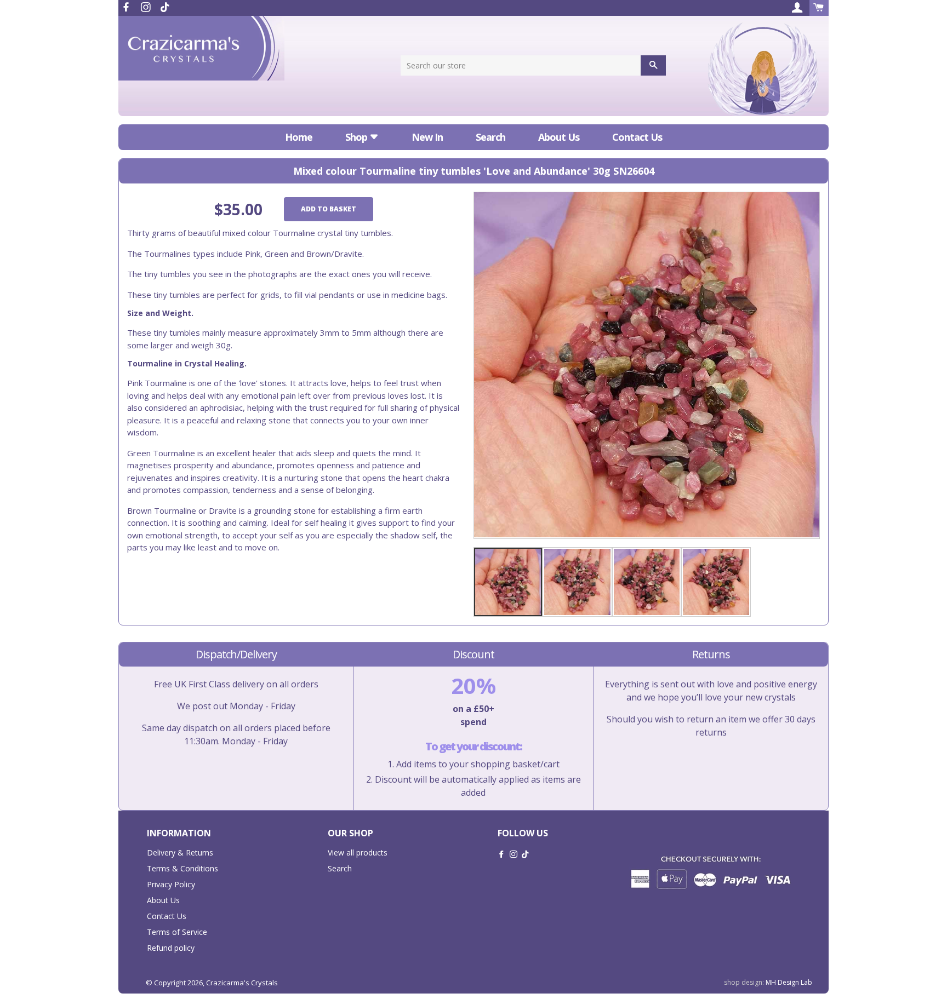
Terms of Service (177, 932)
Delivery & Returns (180, 852)
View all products (357, 852)
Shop (357, 136)
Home (298, 136)
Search (490, 136)
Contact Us (637, 136)
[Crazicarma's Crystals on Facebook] (127, 7)
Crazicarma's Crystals (242, 982)
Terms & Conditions (182, 868)
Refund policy (171, 948)
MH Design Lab (789, 982)
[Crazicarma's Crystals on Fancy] (165, 7)
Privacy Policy (171, 884)
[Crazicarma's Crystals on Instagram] (147, 7)
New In (427, 136)
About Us (558, 136)
